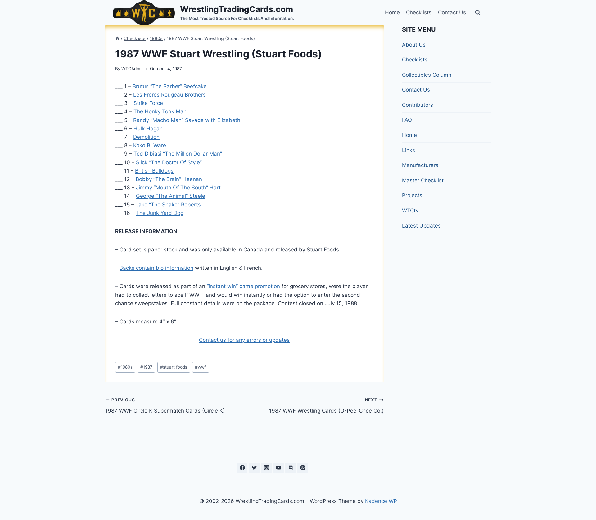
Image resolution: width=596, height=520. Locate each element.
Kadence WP (381, 501)
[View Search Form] (477, 12)
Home (392, 12)
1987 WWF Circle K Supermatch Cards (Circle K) (165, 405)
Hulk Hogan (148, 128)
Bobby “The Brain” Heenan (169, 179)
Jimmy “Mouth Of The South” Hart (178, 187)
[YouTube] (278, 468)
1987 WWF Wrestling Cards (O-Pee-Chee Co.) (326, 405)
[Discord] (290, 468)
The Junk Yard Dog (159, 213)
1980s (125, 366)
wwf (200, 366)
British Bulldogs (154, 171)
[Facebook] (242, 468)
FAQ (407, 120)
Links (408, 150)
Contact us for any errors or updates (244, 340)
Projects (412, 195)
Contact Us (452, 12)
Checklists (418, 12)
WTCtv (410, 210)
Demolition (146, 137)
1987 (146, 366)
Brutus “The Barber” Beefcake (170, 86)
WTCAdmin (132, 68)
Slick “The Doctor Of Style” (169, 162)
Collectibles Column (426, 75)
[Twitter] (254, 468)
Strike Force (148, 103)
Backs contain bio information (156, 268)
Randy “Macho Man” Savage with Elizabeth (186, 120)
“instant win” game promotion (243, 286)
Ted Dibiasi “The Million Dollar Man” (177, 154)
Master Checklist (423, 180)
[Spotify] (302, 468)
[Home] (117, 38)
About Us (414, 45)
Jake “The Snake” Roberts (168, 204)
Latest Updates (421, 226)
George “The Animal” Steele (170, 196)
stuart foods (173, 366)
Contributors (417, 105)
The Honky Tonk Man (160, 111)
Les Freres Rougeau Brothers (169, 95)
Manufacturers (420, 165)
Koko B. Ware (149, 145)
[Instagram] (266, 468)
